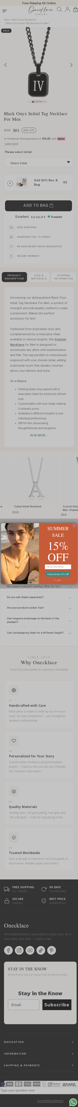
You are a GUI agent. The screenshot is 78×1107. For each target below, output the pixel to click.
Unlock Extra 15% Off (57, 574)
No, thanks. (58, 580)
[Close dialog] (74, 525)
